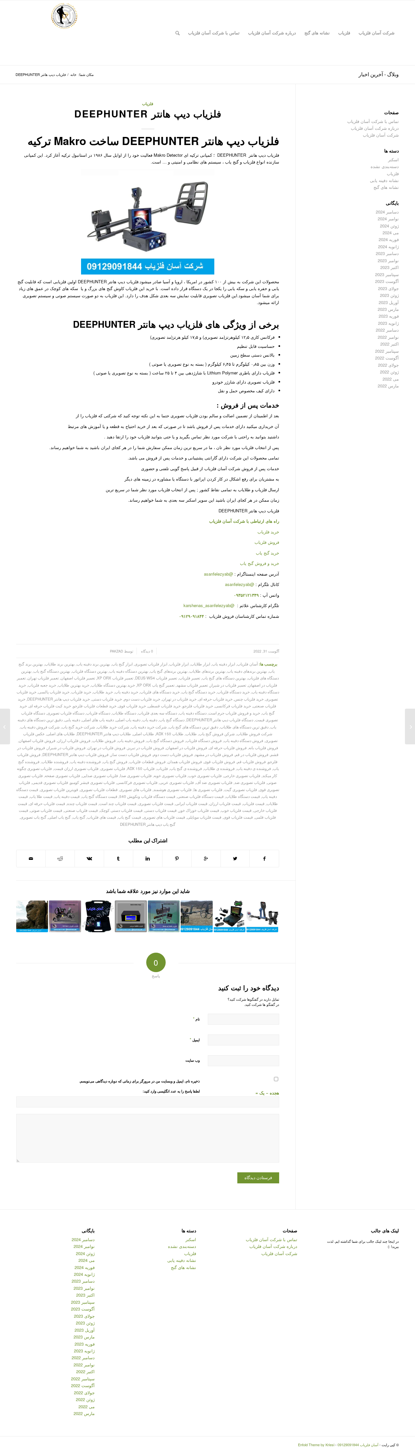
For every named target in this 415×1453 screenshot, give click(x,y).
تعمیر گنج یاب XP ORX (155, 685)
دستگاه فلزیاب (98, 712)
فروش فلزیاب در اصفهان (186, 747)
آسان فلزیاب (220, 521)
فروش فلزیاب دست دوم (173, 754)
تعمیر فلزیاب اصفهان (78, 677)
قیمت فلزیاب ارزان (225, 803)
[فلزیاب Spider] (131, 916)
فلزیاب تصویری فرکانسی (137, 782)
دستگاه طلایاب (124, 712)
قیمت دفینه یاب (67, 796)
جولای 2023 (388, 288)
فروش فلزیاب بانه (263, 747)
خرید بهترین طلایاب (73, 685)
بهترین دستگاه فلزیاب (89, 671)
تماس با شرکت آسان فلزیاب (373, 121)
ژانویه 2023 (388, 323)
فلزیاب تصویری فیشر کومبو (92, 782)
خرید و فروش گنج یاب (259, 563)
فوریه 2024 (389, 239)
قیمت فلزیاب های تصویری (164, 817)
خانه (73, 74)
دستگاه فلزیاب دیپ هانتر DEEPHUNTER (219, 719)
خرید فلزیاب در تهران (179, 699)
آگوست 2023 (387, 281)
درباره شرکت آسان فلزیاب (375, 128)
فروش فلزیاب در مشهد (214, 754)
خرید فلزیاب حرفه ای (215, 699)
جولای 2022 (388, 365)
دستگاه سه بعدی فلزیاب (157, 712)
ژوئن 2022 (389, 372)
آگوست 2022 (387, 358)
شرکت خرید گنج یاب (78, 726)
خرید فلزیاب (268, 532)
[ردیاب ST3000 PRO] (98, 916)
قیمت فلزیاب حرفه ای (47, 803)
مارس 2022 (388, 386)
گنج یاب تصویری (33, 817)
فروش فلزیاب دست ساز (131, 754)
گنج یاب (79, 817)
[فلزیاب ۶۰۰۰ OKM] (229, 916)
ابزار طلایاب (200, 663)
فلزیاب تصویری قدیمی (50, 782)
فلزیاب (147, 103)
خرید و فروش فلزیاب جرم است (234, 712)
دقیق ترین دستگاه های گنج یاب (193, 726)
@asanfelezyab (218, 574)
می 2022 (391, 379)
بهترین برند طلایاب (60, 663)
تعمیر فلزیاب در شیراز (228, 685)
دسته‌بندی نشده (385, 166)
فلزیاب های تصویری (135, 789)
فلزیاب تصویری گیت (240, 789)
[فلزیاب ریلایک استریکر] (196, 916)
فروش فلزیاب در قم (251, 754)
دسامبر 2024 (387, 212)
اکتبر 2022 (389, 344)
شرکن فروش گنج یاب (217, 733)
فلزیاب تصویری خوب (205, 775)
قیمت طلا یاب (41, 796)
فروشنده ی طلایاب (219, 768)
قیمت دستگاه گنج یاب (99, 796)
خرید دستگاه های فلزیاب (160, 691)
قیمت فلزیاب (254, 803)
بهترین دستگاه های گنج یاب (224, 677)
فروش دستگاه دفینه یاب (243, 740)
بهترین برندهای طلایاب (207, 671)
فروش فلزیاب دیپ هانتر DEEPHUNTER (75, 754)
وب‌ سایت (192, 1060)
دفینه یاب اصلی (128, 719)
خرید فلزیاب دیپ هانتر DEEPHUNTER (58, 699)
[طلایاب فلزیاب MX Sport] (65, 916)
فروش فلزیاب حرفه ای (228, 747)
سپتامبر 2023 (387, 274)
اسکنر (393, 159)
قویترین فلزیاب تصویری (59, 789)
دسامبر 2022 (387, 330)
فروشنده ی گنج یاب (186, 768)
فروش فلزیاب (267, 542)
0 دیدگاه (146, 651)
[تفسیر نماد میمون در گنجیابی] (32, 916)
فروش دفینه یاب (131, 740)
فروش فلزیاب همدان (185, 761)
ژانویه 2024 (388, 246)
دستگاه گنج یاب (171, 719)
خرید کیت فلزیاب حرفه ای (50, 705)
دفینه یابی (72, 719)
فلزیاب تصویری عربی (177, 782)
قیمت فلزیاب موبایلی (204, 817)
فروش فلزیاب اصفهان (37, 740)
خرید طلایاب (103, 691)
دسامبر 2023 (387, 253)
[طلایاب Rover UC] (164, 916)
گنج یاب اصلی (59, 817)
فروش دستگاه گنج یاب (165, 740)
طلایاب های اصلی (61, 733)
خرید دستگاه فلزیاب (233, 691)
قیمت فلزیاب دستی (161, 810)
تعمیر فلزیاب (189, 677)
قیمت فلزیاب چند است (117, 803)
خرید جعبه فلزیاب (42, 685)
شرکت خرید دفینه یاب (149, 726)
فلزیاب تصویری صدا (136, 775)
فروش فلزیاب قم (251, 761)
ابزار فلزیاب (179, 663)
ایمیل (195, 1039)
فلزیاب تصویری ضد (249, 782)
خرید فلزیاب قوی (132, 705)
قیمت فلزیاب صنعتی (81, 810)
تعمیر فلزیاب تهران (43, 677)
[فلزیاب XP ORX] (410, 726)
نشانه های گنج (386, 187)
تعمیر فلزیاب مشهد (192, 685)
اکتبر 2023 (389, 267)
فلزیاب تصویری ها (208, 789)
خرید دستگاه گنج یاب (198, 691)
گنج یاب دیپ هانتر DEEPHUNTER (147, 824)
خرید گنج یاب (267, 553)
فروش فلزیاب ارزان (73, 740)
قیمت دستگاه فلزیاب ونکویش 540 (147, 796)
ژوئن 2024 (389, 226)
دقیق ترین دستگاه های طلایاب (244, 726)
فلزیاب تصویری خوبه (170, 775)
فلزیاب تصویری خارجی (242, 775)
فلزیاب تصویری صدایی (100, 775)
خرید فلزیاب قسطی (164, 705)
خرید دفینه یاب (126, 691)
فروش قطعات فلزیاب (147, 761)
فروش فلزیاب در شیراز (66, 747)
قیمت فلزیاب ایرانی (191, 803)
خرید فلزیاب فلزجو (198, 705)
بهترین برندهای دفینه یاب (247, 671)
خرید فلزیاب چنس (249, 699)
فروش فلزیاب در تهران (106, 747)
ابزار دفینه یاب (223, 663)
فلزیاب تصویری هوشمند (172, 789)
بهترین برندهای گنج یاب (168, 671)
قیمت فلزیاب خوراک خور (199, 810)
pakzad (116, 651)
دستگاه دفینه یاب (193, 712)
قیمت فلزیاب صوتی (46, 810)
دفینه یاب (149, 719)
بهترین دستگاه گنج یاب (51, 671)
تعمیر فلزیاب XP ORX (115, 677)
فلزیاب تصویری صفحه (62, 775)
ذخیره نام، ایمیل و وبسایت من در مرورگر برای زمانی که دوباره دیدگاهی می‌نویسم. (139, 1081)
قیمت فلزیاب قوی (238, 817)
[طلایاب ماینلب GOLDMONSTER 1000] (262, 916)
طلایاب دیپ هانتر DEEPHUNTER (104, 733)
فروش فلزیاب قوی (219, 761)
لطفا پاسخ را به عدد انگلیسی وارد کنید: (171, 1091)
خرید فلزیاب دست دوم (142, 699)
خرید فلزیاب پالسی (53, 691)
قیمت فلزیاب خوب (236, 810)
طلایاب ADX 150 (170, 733)
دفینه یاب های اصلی (98, 719)
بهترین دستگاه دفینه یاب (128, 671)
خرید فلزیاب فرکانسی (233, 705)
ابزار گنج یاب (122, 663)
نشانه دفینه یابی (384, 180)
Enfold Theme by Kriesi (316, 1444)
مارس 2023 (388, 309)
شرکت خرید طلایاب (113, 726)
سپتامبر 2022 (387, 351)
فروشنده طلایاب (55, 761)
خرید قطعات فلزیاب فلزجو (94, 705)
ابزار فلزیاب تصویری (151, 663)
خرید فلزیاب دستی (107, 699)
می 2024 (391, 232)
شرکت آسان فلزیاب (381, 135)
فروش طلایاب (104, 740)
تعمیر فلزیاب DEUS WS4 (156, 677)
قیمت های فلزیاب (101, 817)
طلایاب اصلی (143, 733)
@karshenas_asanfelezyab (210, 605)
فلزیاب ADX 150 (141, 768)
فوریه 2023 (389, 316)
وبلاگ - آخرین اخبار (379, 74)
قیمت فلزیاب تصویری (155, 803)
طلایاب (191, 733)
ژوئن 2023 (389, 295)
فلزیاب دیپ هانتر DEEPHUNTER (147, 113)
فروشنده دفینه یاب (85, 761)
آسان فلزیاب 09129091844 (358, 1444)
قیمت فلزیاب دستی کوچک (121, 810)
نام (196, 1019)
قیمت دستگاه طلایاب (243, 796)
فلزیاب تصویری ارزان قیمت (76, 768)
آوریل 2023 (389, 302)
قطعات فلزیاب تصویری (99, 789)
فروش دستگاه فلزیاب (204, 740)
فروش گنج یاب (115, 761)
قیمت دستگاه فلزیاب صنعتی (200, 796)
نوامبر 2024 (388, 218)
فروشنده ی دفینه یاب (254, 768)
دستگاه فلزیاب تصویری (65, 712)
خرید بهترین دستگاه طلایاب (113, 685)
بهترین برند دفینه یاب (93, 663)
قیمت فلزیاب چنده (82, 803)
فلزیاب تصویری (113, 768)
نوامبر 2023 (388, 260)
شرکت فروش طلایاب (254, 733)
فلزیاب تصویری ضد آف (214, 782)
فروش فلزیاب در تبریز (145, 747)
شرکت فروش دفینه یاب (40, 726)
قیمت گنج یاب (129, 817)
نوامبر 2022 (388, 337)
